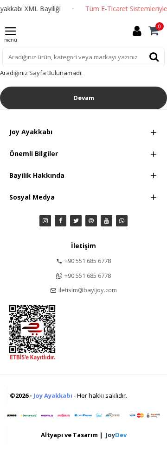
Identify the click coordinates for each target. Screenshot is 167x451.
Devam (83, 98)
